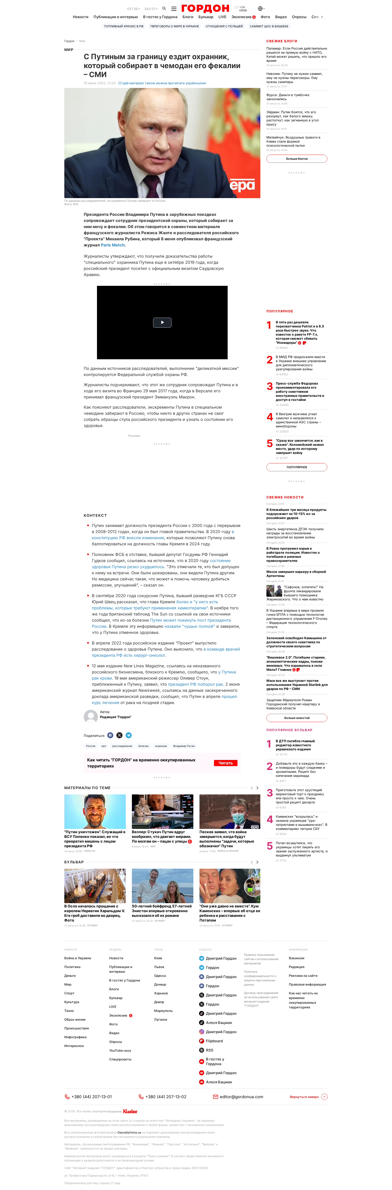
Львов (159, 967)
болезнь (143, 745)
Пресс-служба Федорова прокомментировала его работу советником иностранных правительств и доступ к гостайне (300, 391)
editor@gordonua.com (241, 1096)
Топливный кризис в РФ (124, 26)
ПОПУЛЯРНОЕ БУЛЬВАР (289, 730)
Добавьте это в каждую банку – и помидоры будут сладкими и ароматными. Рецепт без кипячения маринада (301, 769)
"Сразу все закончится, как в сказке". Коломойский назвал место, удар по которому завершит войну (300, 446)
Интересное (74, 1046)
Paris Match (113, 245)
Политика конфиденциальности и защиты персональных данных (260, 978)
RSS (209, 1050)
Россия (91, 745)
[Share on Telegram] (129, 735)
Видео (281, 17)
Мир (82, 41)
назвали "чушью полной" (190, 626)
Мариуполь (163, 1011)
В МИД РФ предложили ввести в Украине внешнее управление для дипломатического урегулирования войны (301, 363)
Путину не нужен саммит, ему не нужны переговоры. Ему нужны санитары (294, 78)
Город (158, 949)
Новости (80, 17)
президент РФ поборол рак (195, 684)
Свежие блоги (281, 41)
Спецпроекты (120, 1059)
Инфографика (75, 1037)
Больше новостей (297, 718)
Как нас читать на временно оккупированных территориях (303, 1000)
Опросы (299, 17)
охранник (161, 745)
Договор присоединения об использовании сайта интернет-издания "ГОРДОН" (261, 999)
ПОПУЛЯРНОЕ (279, 311)
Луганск (160, 1019)
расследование (122, 745)
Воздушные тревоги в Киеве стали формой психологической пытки (293, 141)
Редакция (296, 967)
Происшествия (76, 1028)
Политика (72, 967)
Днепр (159, 1002)
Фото (265, 17)
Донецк (160, 984)
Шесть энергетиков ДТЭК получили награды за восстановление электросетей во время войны (294, 533)
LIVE (222, 17)
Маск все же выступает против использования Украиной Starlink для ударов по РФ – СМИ (297, 685)
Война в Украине (228, 851)
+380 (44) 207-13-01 (91, 1096)
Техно (69, 1011)
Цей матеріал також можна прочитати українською (164, 83)
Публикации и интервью (116, 17)
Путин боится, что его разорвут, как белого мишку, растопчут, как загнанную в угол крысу (292, 118)
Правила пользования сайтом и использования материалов (261, 959)
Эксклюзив (242, 17)
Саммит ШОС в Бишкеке (269, 26)
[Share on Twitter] (119, 735)
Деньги (70, 976)
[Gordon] (205, 8)
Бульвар (205, 17)
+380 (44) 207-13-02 (165, 1096)
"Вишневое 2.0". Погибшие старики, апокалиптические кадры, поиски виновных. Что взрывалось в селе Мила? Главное (295, 663)
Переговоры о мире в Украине (174, 26)
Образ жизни (75, 1019)
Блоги (188, 17)
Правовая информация (307, 984)
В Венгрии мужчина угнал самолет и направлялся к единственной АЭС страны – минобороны (298, 420)
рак (104, 745)
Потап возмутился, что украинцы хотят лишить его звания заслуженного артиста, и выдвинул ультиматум (301, 849)
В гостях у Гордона (160, 17)
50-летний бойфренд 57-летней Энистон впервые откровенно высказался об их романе (162, 911)
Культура (71, 1002)
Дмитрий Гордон (221, 958)
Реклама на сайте (303, 976)
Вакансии (296, 958)
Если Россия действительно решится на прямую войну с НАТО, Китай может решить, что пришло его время (296, 54)
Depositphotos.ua (129, 1132)
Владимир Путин (184, 745)
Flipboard (214, 1041)
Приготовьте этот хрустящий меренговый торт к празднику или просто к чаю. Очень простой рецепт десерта (300, 796)
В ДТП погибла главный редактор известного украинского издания (295, 745)
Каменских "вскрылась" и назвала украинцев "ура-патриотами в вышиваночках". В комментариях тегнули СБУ (301, 822)
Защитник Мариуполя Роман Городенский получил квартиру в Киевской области (293, 704)
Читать (225, 763)
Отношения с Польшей (224, 26)
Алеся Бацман (219, 1022)
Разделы (115, 949)
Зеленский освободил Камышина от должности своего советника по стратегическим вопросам (296, 642)
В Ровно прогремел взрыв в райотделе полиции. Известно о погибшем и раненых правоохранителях (293, 554)
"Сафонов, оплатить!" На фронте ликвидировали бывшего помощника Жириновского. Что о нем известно (295, 593)
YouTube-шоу (120, 1050)
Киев (158, 958)
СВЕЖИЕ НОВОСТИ (285, 497)
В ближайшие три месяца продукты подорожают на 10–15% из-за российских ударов (296, 514)
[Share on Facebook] (110, 735)
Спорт (69, 993)
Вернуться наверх (304, 1097)
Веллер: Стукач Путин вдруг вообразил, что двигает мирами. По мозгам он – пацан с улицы (161, 836)
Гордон (69, 41)
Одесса (160, 976)
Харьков (161, 993)
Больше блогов (297, 158)
